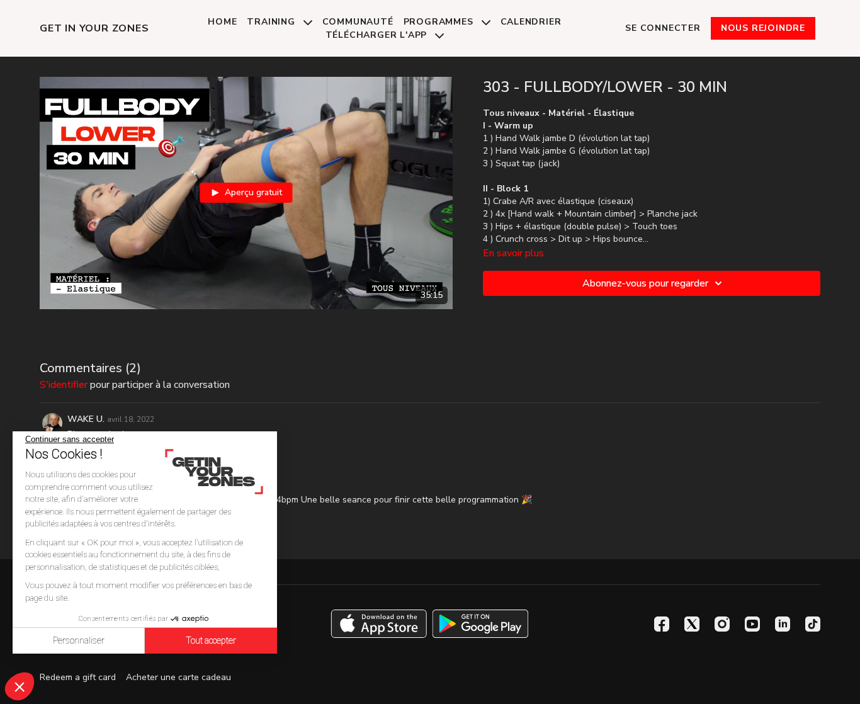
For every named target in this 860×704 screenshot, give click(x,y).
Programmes (440, 22)
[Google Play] (480, 624)
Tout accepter (211, 640)
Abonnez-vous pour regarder (645, 283)
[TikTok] (812, 624)
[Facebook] (661, 624)
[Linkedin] (782, 624)
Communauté (357, 22)
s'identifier (64, 385)
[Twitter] (691, 624)
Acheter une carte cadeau (178, 677)
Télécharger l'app (377, 35)
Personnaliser (79, 640)
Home (222, 22)
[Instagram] (722, 624)
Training (272, 22)
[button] (19, 686)
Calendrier (531, 22)
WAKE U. (86, 419)
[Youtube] (752, 624)
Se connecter (663, 28)
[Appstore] (379, 624)
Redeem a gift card (78, 677)
